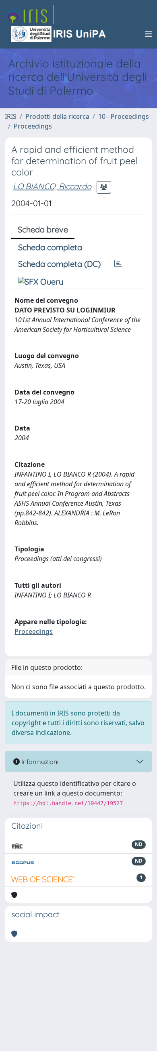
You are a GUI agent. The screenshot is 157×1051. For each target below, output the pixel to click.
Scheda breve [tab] (43, 229)
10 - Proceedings (123, 116)
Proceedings (33, 126)
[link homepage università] (59, 34)
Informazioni (39, 762)
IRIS (11, 116)
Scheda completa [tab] (50, 247)
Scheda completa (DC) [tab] (59, 264)
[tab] (118, 263)
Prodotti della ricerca (57, 116)
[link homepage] (29, 14)
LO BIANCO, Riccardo (52, 186)
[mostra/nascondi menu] (148, 34)
